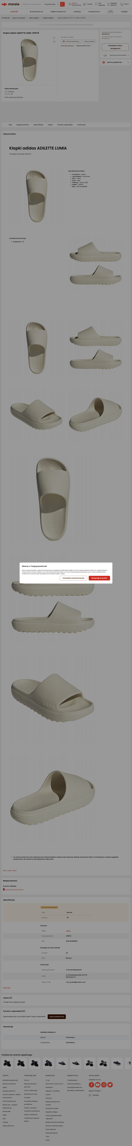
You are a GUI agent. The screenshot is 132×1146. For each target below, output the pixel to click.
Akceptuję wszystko (99, 578)
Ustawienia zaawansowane (73, 578)
